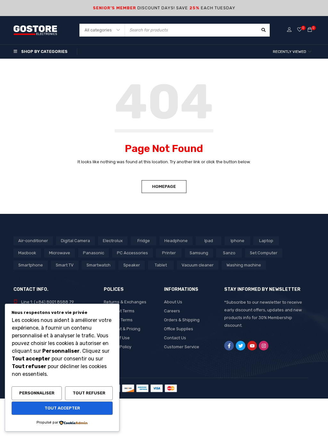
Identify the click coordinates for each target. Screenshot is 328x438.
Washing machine (243, 265)
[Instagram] (263, 345)
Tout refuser (89, 393)
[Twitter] (240, 345)
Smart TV (65, 265)
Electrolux (113, 240)
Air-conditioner (33, 240)
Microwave (59, 252)
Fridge (143, 240)
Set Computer (263, 252)
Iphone (237, 240)
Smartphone (30, 265)
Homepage (164, 186)
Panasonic (93, 252)
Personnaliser (36, 393)
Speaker (131, 265)
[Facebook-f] (229, 345)
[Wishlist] (299, 30)
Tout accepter (62, 408)
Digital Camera (75, 240)
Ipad (208, 240)
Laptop (266, 240)
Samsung (199, 252)
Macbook (27, 252)
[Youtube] (252, 345)
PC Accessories (132, 252)
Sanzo (229, 252)
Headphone (176, 240)
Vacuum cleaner (198, 265)
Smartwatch (98, 265)
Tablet (161, 265)
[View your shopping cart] (310, 30)
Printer (169, 252)
